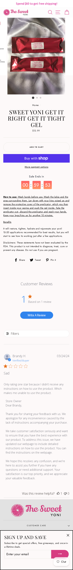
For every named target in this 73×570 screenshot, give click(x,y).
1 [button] (33, 98)
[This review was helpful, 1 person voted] (58, 493)
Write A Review (37, 315)
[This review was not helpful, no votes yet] (65, 493)
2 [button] (37, 98)
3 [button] (41, 98)
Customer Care (36, 525)
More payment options (36, 166)
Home (35, 105)
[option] (36, 56)
